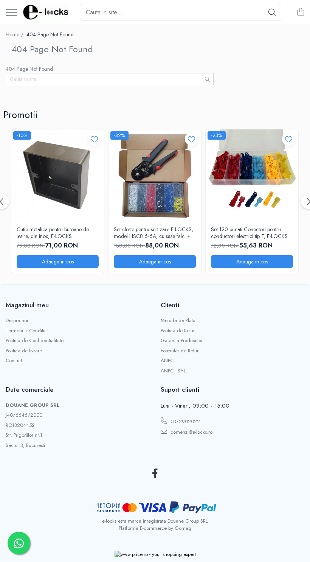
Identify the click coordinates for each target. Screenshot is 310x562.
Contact (14, 360)
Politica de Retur (178, 330)
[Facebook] (155, 474)
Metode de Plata (178, 320)
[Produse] (11, 13)
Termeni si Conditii (25, 330)
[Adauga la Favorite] (94, 139)
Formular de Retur (179, 350)
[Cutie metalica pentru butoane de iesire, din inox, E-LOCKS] (57, 175)
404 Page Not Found (50, 34)
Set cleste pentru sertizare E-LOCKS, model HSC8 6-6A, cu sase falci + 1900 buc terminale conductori (153, 233)
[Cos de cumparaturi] (300, 12)
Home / (15, 34)
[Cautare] (272, 12)
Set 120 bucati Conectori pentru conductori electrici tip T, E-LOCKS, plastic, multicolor (250, 233)
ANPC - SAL (173, 370)
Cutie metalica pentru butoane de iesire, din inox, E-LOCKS (53, 233)
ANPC (167, 360)
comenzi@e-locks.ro (190, 432)
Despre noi (17, 320)
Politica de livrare (24, 350)
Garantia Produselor (182, 340)
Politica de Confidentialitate (35, 340)
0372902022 (184, 421)
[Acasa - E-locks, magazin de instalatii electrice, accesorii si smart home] (45, 12)
